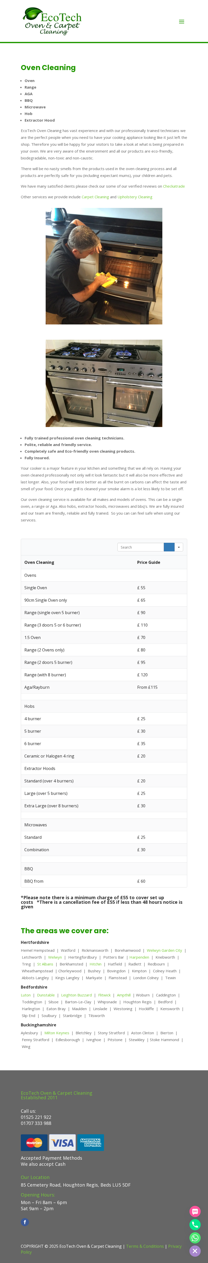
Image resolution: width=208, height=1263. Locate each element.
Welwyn (55, 957)
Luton (27, 994)
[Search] (169, 547)
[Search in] (179, 547)
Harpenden (140, 957)
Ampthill (125, 994)
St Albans (45, 963)
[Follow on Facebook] (25, 1222)
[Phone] (195, 1224)
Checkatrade (174, 186)
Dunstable (46, 994)
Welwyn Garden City (164, 950)
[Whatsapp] (195, 1237)
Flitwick (104, 994)
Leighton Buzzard (76, 994)
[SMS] (195, 1211)
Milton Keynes (56, 1032)
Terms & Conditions (145, 1246)
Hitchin (96, 963)
